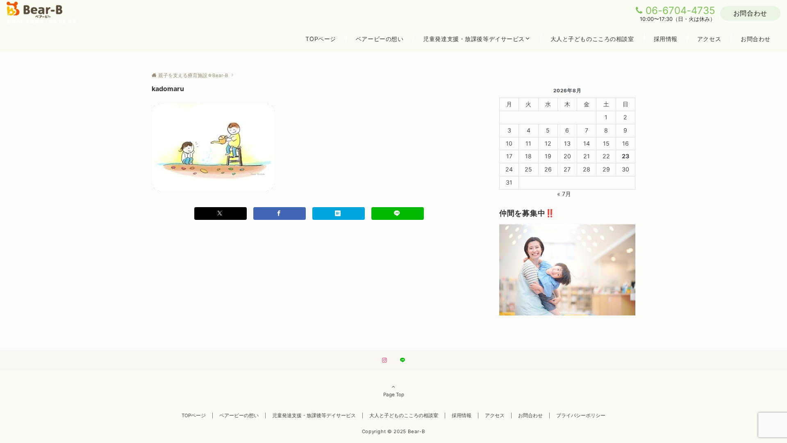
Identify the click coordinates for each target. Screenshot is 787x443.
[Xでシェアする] (220, 213)
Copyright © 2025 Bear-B (393, 431)
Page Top (393, 394)
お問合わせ (750, 13)
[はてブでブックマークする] (338, 213)
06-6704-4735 (680, 10)
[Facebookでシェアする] (279, 213)
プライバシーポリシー (580, 415)
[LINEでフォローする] (402, 360)
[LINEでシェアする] (397, 213)
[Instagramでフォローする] (384, 360)
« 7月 (564, 193)
